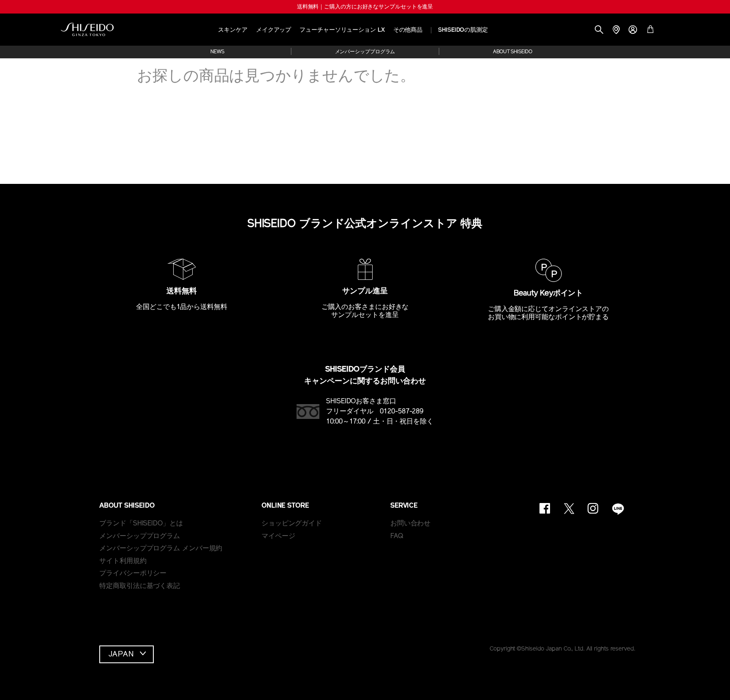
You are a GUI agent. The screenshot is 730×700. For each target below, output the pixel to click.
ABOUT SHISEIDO (513, 52)
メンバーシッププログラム (365, 52)
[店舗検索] (616, 31)
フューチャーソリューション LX (342, 30)
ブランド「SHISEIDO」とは (140, 523)
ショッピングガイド (291, 523)
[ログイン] (633, 31)
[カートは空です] (650, 30)
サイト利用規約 (122, 561)
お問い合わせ (410, 523)
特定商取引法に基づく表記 (139, 586)
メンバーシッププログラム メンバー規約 (160, 548)
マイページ (278, 536)
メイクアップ (273, 30)
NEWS (217, 52)
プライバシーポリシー (132, 573)
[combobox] (126, 654)
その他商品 (408, 30)
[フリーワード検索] (599, 31)
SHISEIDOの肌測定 (463, 30)
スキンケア (233, 30)
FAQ (396, 536)
